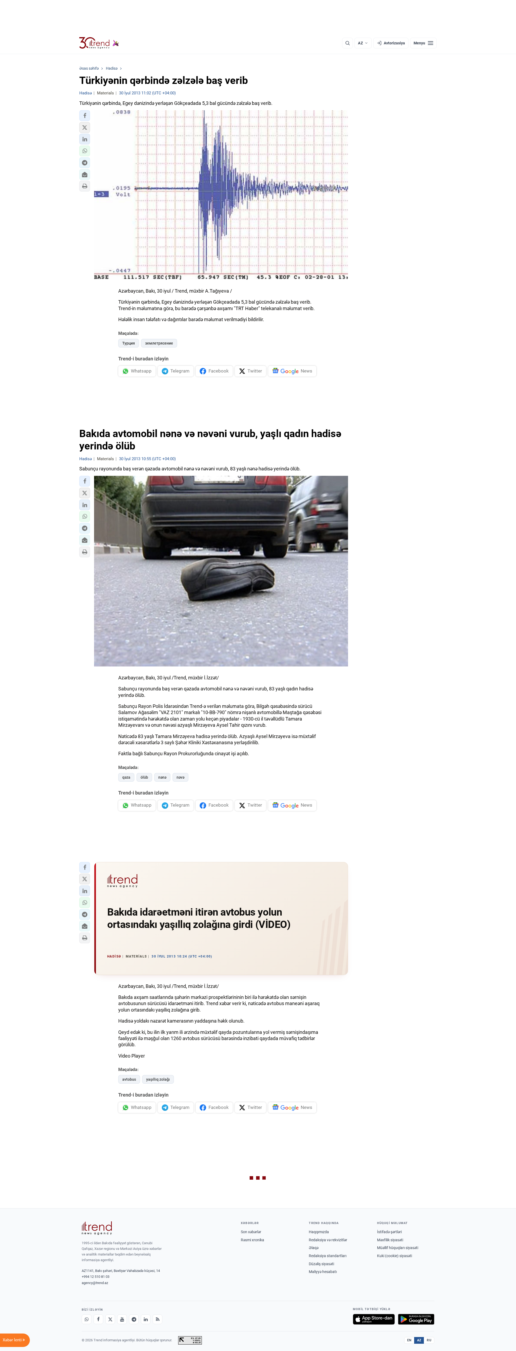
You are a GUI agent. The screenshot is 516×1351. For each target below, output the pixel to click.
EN (409, 1340)
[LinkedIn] (145, 1319)
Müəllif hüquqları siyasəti (397, 1248)
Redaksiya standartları (327, 1256)
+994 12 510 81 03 (95, 1277)
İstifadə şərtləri (389, 1232)
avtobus (129, 1079)
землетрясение (159, 343)
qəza (126, 777)
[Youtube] (122, 1319)
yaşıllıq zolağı (158, 1079)
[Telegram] (134, 1319)
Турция (128, 343)
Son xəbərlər (251, 1232)
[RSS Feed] (157, 1319)
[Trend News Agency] (97, 1228)
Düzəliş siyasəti (321, 1264)
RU (429, 1340)
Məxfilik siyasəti (390, 1240)
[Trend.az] (99, 43)
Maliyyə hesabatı (323, 1272)
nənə (162, 777)
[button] (85, 116)
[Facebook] (98, 1319)
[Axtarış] (347, 43)
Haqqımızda (319, 1232)
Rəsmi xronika (252, 1240)
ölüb (144, 777)
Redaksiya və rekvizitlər (328, 1240)
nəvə (180, 777)
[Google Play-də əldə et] (416, 1319)
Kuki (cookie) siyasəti (394, 1256)
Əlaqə (313, 1248)
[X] (110, 1319)
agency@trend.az (95, 1283)
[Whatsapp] (86, 1319)
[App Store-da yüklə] (374, 1319)
